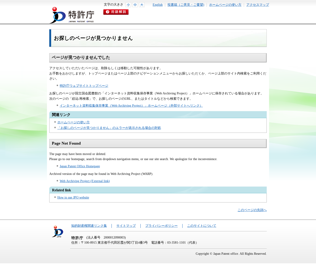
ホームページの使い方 (225, 4)
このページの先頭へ (252, 210)
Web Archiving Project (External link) (85, 181)
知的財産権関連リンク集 (89, 225)
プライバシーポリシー (161, 225)
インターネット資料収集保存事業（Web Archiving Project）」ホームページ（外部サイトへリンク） (131, 105)
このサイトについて (201, 225)
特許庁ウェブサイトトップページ (84, 85)
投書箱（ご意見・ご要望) (185, 4)
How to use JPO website (73, 197)
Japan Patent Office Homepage (80, 166)
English (158, 4)
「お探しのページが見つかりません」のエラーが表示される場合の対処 (109, 128)
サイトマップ (126, 225)
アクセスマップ (257, 4)
